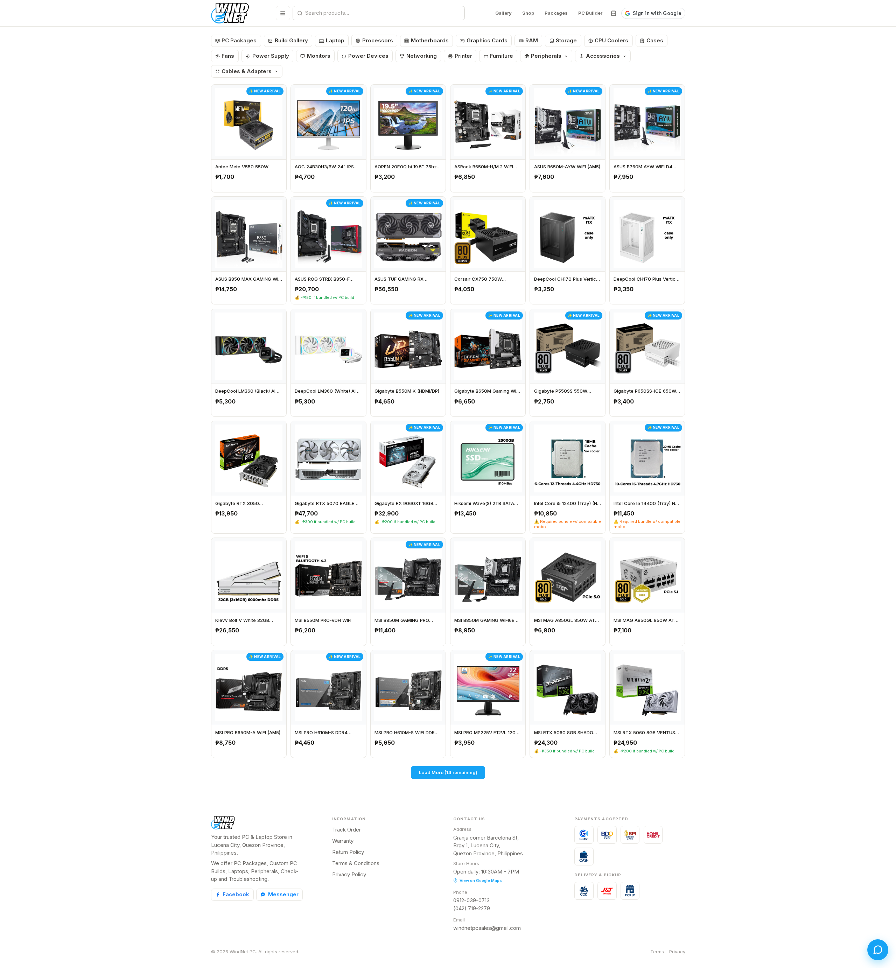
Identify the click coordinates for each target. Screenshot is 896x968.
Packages (556, 13)
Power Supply (270, 55)
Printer (463, 55)
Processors (377, 40)
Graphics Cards (487, 40)
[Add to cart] (279, 184)
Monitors (318, 55)
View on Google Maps (481, 880)
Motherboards (430, 40)
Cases (654, 40)
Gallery (503, 13)
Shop (528, 13)
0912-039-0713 (471, 900)
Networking (421, 55)
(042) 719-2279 (471, 908)
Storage (566, 40)
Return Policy (348, 852)
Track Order (346, 829)
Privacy (677, 951)
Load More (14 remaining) (448, 772)
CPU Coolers (611, 40)
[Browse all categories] (283, 13)
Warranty (343, 840)
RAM (531, 40)
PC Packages (239, 40)
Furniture (501, 55)
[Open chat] (877, 949)
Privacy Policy (349, 874)
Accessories (603, 55)
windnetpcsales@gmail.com (487, 928)
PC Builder (590, 13)
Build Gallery (291, 40)
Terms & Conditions (355, 863)
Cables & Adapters (247, 71)
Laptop (335, 40)
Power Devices (368, 55)
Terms (657, 951)
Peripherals (546, 55)
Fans (228, 55)
